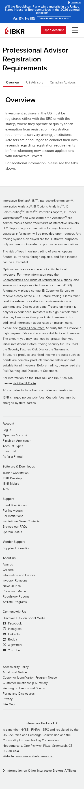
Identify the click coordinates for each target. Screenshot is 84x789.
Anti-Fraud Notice (15, 672)
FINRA (35, 730)
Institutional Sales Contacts (21, 521)
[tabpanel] (42, 134)
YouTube (13, 650)
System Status (12, 532)
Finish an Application (17, 441)
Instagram (14, 629)
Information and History (19, 575)
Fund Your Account (16, 505)
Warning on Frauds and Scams (24, 688)
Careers (8, 570)
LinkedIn (13, 634)
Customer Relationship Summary (25, 683)
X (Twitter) (14, 645)
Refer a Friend (13, 457)
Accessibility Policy (16, 667)
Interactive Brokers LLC (42, 723)
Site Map (9, 704)
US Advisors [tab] (34, 82)
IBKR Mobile (11, 484)
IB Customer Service (56, 291)
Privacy (8, 699)
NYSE (24, 730)
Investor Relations (15, 580)
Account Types (13, 446)
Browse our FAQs (15, 527)
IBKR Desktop (12, 478)
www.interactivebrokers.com (34, 756)
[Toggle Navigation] (74, 30)
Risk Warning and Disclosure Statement (30, 371)
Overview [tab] (12, 82)
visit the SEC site (24, 383)
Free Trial (9, 451)
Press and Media (14, 591)
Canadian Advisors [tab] (63, 82)
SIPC (46, 730)
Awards (8, 564)
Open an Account (15, 435)
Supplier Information (16, 548)
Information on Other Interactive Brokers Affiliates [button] (41, 771)
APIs (6, 489)
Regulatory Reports (16, 596)
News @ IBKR (12, 586)
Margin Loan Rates (32, 328)
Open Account (53, 30)
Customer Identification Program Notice (30, 677)
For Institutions (13, 516)
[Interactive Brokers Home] (14, 30)
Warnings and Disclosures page (25, 307)
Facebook (14, 623)
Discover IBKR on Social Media (24, 618)
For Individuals (13, 510)
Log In (7, 430)
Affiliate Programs (15, 602)
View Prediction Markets (54, 18)
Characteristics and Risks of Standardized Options (37, 280)
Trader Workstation (16, 473)
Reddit (12, 639)
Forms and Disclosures (19, 693)
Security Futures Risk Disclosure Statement (38, 349)
